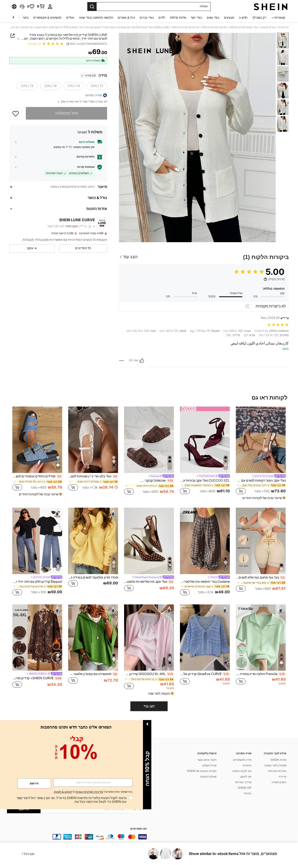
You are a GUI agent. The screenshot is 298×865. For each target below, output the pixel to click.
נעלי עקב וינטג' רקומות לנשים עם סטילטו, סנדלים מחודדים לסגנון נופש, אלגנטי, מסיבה (261, 480)
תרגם (286, 349)
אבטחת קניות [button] (86, 167)
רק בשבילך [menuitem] (259, 17)
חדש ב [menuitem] (243, 17)
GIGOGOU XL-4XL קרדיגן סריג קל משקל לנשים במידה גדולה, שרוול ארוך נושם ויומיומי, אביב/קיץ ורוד (148, 674)
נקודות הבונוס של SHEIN (202, 771)
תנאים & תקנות (63, 791)
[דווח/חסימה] (121, 360)
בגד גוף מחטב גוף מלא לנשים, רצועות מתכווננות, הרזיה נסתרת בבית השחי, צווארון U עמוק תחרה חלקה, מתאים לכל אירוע (260, 577)
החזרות (247, 765)
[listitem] (261, 453)
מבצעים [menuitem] (229, 17)
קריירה (282, 776)
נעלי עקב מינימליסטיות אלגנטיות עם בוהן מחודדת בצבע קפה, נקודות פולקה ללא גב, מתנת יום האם (148, 581)
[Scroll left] (19, 17)
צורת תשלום (209, 765)
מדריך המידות (243, 782)
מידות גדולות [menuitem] (178, 17)
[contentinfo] (77, 837)
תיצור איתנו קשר (207, 760)
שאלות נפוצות (208, 776)
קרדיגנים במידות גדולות (185, 27)
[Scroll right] (13, 17)
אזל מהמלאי (66, 113)
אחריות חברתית (277, 771)
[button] (22, 6)
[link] (41, 6)
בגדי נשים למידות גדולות (244, 27)
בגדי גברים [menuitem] (147, 17)
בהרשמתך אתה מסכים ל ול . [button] (92, 791)
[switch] (249, 306)
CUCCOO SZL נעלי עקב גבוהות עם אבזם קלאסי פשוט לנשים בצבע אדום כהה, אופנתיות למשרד (205, 480)
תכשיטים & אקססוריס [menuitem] (47, 17)
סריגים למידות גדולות (214, 27)
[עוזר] (142, 360)
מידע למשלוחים (242, 760)
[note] (263, 498)
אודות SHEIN (278, 760)
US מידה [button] (90, 75)
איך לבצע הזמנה (241, 771)
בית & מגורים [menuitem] (126, 17)
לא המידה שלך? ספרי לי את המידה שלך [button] (83, 101)
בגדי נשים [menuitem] (213, 17)
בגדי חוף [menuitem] (196, 17)
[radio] (97, 86)
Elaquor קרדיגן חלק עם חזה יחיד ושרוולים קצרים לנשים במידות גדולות (37, 581)
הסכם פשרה (279, 782)
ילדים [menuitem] (162, 17)
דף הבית (284, 27)
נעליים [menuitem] (70, 17)
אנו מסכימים (138, 828)
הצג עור (149, 706)
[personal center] (50, 6)
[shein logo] (271, 6)
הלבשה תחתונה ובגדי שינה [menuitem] (96, 17)
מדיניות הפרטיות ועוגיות (89, 791)
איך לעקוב (245, 776)
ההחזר (247, 793)
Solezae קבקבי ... (157, 480)
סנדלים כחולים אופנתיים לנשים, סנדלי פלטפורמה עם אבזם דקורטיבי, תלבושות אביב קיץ (36, 476)
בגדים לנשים (268, 27)
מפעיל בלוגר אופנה (275, 765)
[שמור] (15, 113)
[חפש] (92, 6)
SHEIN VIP (244, 787)
